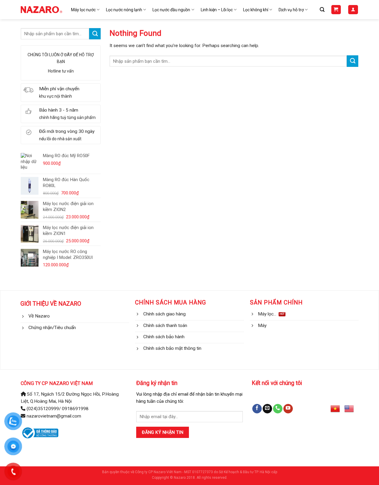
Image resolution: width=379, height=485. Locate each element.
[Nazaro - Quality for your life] (41, 9)
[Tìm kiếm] (322, 9)
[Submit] (95, 33)
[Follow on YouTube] (288, 409)
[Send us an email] (267, 409)
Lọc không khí (255, 9)
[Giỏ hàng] (336, 9)
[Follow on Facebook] (257, 409)
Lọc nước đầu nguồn (171, 9)
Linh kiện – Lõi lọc (217, 9)
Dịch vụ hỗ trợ (291, 9)
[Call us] (277, 409)
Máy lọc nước (83, 9)
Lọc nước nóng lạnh (124, 9)
